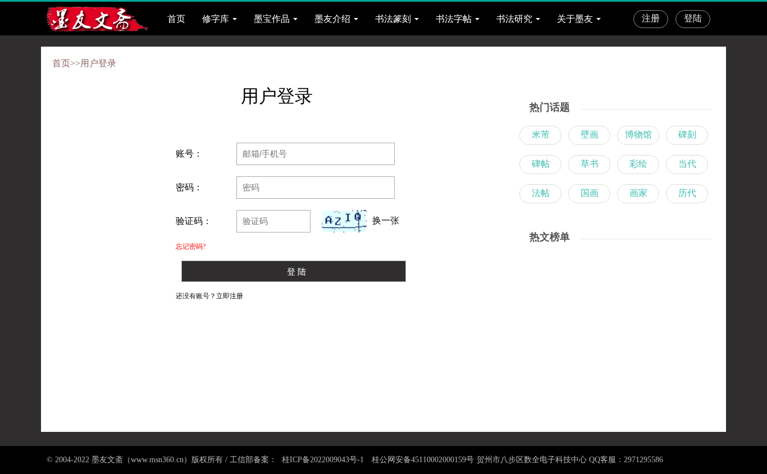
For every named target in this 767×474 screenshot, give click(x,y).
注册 (651, 18)
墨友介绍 (332, 19)
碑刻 (687, 134)
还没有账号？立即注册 (209, 296)
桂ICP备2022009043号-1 (322, 459)
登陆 (693, 18)
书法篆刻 (393, 19)
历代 (687, 193)
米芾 (541, 134)
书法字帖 (454, 19)
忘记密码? (191, 246)
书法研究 (514, 19)
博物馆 (638, 134)
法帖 (541, 193)
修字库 (215, 19)
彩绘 (638, 163)
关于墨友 (575, 19)
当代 (687, 163)
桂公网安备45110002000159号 (423, 459)
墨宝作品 (272, 19)
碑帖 (541, 163)
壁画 (590, 134)
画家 (638, 193)
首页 (176, 19)
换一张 (385, 220)
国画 (590, 193)
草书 (590, 163)
